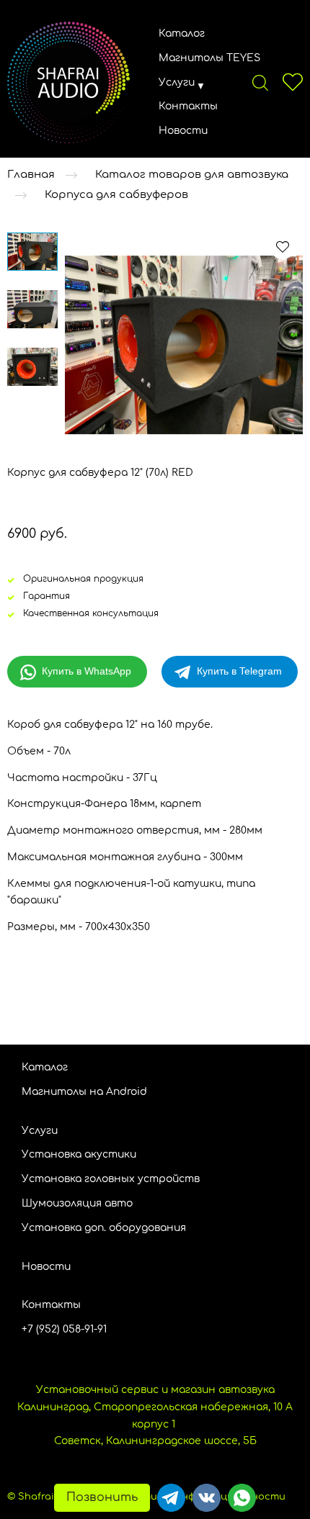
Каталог (182, 33)
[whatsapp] (242, 1498)
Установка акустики (79, 1154)
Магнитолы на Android (84, 1091)
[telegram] (171, 1498)
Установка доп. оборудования (104, 1227)
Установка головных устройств (111, 1178)
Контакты (188, 106)
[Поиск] (260, 82)
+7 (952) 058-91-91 (64, 1329)
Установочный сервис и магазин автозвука (155, 1389)
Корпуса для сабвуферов (116, 195)
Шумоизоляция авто (77, 1203)
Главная (31, 174)
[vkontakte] (206, 1498)
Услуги (177, 82)
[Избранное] (293, 82)
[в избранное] (283, 246)
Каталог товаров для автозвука (191, 174)
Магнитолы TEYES (209, 58)
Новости (183, 130)
